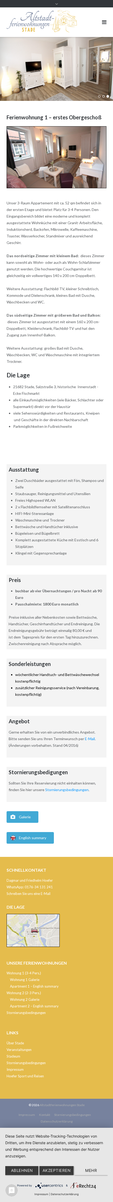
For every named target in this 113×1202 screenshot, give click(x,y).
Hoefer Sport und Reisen (25, 1076)
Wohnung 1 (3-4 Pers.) (24, 973)
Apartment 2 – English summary (34, 1006)
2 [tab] (103, 96)
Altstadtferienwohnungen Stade (62, 1105)
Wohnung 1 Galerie (24, 980)
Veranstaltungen (19, 1050)
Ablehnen (22, 1170)
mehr (91, 1170)
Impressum (15, 1069)
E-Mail (90, 738)
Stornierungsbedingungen (67, 789)
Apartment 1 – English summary (34, 986)
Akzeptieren (57, 1170)
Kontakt (44, 1115)
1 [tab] (99, 96)
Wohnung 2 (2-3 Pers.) (24, 993)
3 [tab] (107, 96)
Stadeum (13, 1056)
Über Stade (15, 1043)
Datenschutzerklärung (57, 1121)
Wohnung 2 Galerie (24, 999)
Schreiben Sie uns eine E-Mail (28, 893)
